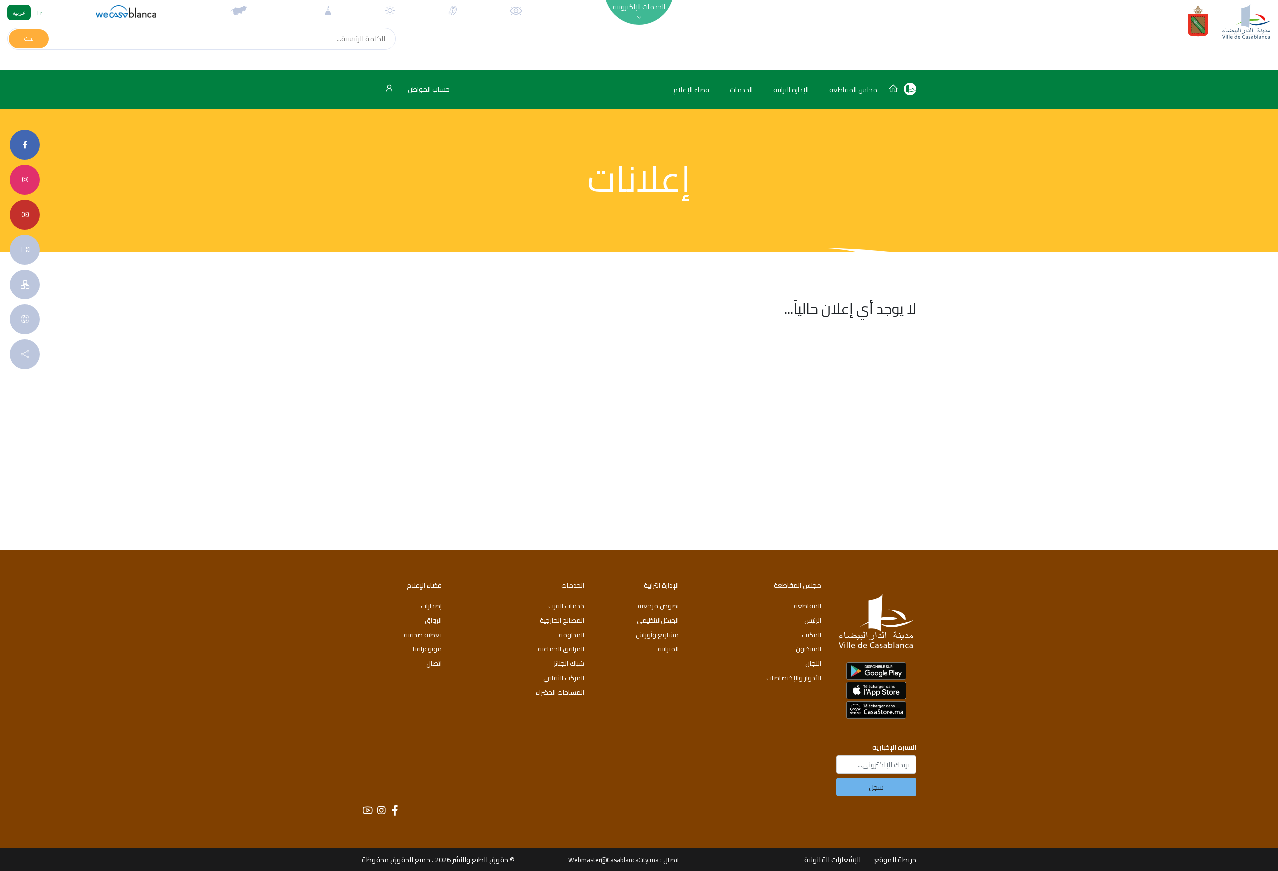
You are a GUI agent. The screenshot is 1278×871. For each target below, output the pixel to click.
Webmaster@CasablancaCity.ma (613, 860)
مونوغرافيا (427, 649)
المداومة (571, 635)
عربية (19, 12)
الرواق (433, 620)
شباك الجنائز (569, 663)
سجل (876, 787)
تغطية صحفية (423, 635)
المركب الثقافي (563, 678)
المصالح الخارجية (562, 620)
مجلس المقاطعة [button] (853, 89)
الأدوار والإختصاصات (793, 678)
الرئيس (812, 620)
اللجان (813, 663)
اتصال (434, 663)
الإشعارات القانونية (832, 859)
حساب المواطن (428, 89)
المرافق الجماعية (561, 649)
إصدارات (431, 606)
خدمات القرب (566, 606)
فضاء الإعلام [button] (691, 89)
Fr (39, 12)
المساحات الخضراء (560, 692)
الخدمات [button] (741, 89)
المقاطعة (807, 606)
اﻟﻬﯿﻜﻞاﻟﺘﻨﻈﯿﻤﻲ (658, 620)
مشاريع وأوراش (657, 635)
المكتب (811, 635)
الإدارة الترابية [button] (791, 89)
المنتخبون (808, 649)
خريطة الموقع (895, 859)
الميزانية (668, 649)
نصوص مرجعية (658, 606)
